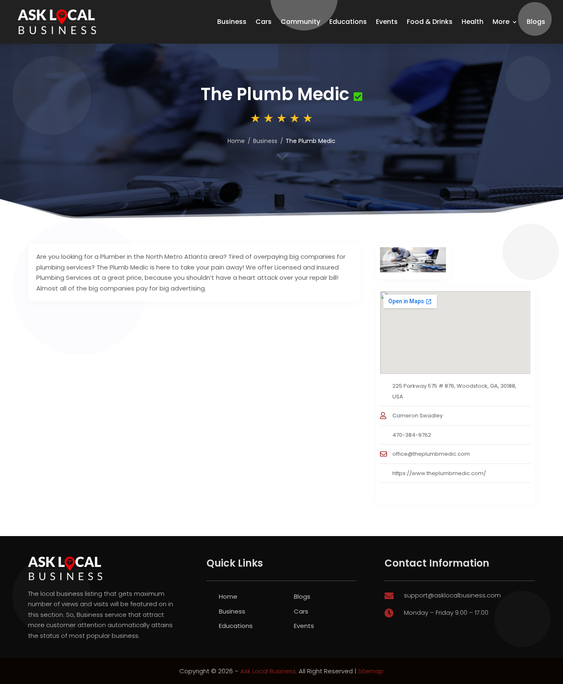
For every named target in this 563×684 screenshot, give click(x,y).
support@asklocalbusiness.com (452, 595)
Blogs (536, 21)
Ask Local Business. (268, 671)
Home (236, 141)
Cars (264, 21)
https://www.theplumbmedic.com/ (439, 473)
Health (472, 21)
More (501, 21)
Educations (348, 21)
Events (387, 21)
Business (231, 21)
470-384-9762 (411, 435)
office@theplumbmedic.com (431, 454)
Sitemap (371, 671)
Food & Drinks (430, 21)
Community (300, 21)
